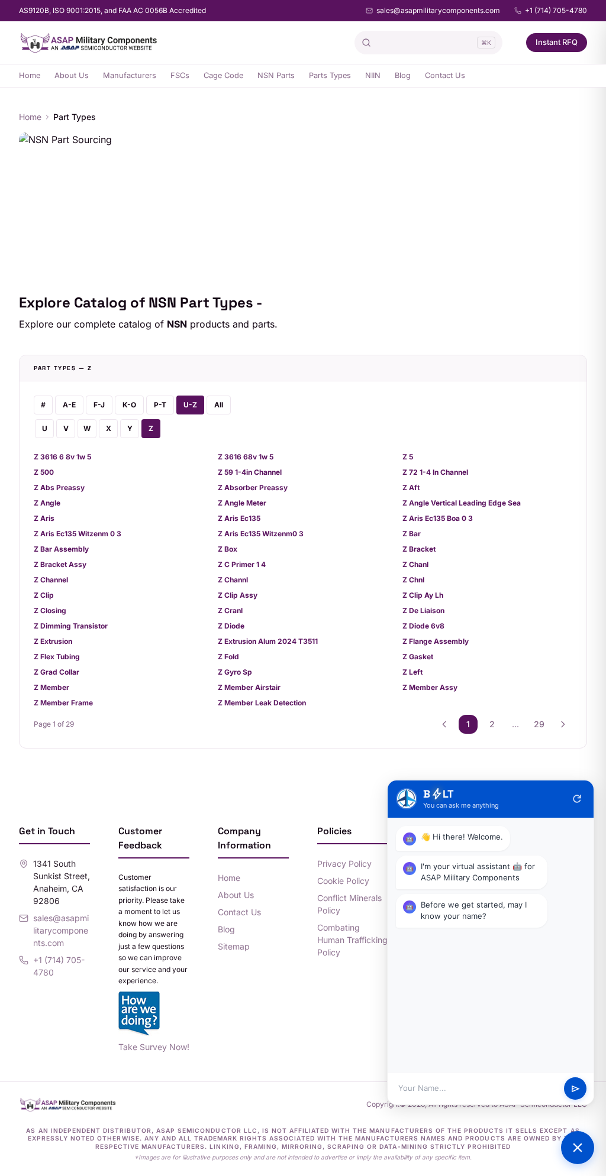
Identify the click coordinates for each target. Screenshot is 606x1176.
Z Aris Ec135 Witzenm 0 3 (77, 533)
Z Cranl (230, 610)
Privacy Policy (344, 863)
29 (539, 724)
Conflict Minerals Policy (349, 904)
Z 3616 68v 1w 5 (245, 456)
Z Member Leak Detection (262, 702)
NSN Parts (276, 75)
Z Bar (411, 533)
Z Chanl (415, 564)
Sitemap (234, 946)
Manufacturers (129, 75)
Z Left (412, 672)
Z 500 (44, 472)
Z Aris (44, 518)
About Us (71, 75)
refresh (577, 799)
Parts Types (330, 75)
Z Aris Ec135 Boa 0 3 (437, 518)
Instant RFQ (557, 42)
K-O (129, 404)
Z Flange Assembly (435, 641)
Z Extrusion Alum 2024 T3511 (268, 641)
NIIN (373, 75)
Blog (403, 75)
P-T (160, 404)
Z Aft (411, 487)
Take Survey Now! (153, 1047)
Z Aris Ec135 (239, 518)
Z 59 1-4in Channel (250, 472)
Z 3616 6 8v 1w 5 (62, 456)
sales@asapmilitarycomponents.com (438, 10)
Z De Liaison (423, 610)
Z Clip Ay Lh (422, 595)
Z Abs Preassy (59, 487)
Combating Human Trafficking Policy (352, 939)
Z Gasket (417, 656)
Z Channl (233, 579)
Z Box (227, 549)
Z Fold (228, 656)
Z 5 (407, 456)
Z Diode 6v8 (423, 625)
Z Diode (231, 625)
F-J (99, 404)
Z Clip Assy (237, 595)
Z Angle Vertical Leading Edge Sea (461, 502)
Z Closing (50, 610)
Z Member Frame (63, 702)
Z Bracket (419, 549)
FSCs (179, 75)
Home (29, 75)
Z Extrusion (53, 641)
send (575, 1089)
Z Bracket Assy (60, 564)
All (218, 404)
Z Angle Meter (242, 502)
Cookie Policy (343, 881)
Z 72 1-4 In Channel (435, 472)
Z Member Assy (429, 687)
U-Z (190, 404)
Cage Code (223, 75)
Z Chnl (413, 579)
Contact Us (445, 75)
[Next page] (562, 724)
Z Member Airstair (249, 687)
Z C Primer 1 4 (242, 564)
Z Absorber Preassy (253, 487)
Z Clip (44, 595)
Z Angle (47, 502)
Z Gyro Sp (235, 672)
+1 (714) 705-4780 (556, 10)
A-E (69, 404)
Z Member (51, 687)
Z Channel (51, 579)
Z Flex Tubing (57, 656)
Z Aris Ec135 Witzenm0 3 (261, 533)
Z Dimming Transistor (71, 625)
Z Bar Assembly (61, 549)
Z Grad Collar (56, 672)
